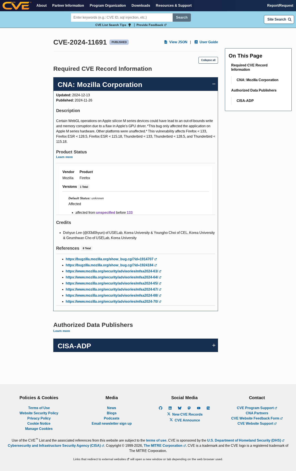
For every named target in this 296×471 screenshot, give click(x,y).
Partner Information (68, 5)
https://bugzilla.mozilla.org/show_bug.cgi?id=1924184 (110, 265)
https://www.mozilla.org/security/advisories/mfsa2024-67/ (112, 289)
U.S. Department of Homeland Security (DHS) (244, 440)
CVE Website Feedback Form (255, 418)
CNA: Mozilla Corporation (257, 80)
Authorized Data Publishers (253, 90)
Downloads (141, 5)
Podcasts (111, 418)
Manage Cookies (39, 429)
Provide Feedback (150, 25)
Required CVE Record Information (249, 67)
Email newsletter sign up (112, 423)
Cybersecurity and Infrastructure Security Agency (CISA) (55, 445)
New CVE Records (187, 414)
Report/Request (280, 5)
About (41, 5)
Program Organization (108, 5)
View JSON (177, 42)
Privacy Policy (39, 418)
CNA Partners (257, 413)
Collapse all (208, 60)
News (111, 408)
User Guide (208, 42)
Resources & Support (174, 5)
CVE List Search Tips (110, 25)
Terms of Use (39, 408)
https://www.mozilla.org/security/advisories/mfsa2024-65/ (112, 283)
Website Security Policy (39, 413)
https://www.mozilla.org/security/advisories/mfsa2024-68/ (112, 295)
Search (182, 17)
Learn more (64, 157)
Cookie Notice (38, 423)
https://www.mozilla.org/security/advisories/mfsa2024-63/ (112, 271)
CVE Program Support (256, 408)
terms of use (156, 440)
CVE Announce (187, 420)
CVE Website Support (255, 423)
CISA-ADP (245, 101)
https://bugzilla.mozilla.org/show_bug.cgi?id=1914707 (110, 259)
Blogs (112, 413)
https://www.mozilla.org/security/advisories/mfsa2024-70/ (112, 301)
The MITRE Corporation (163, 445)
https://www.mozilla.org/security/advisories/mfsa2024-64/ (112, 277)
